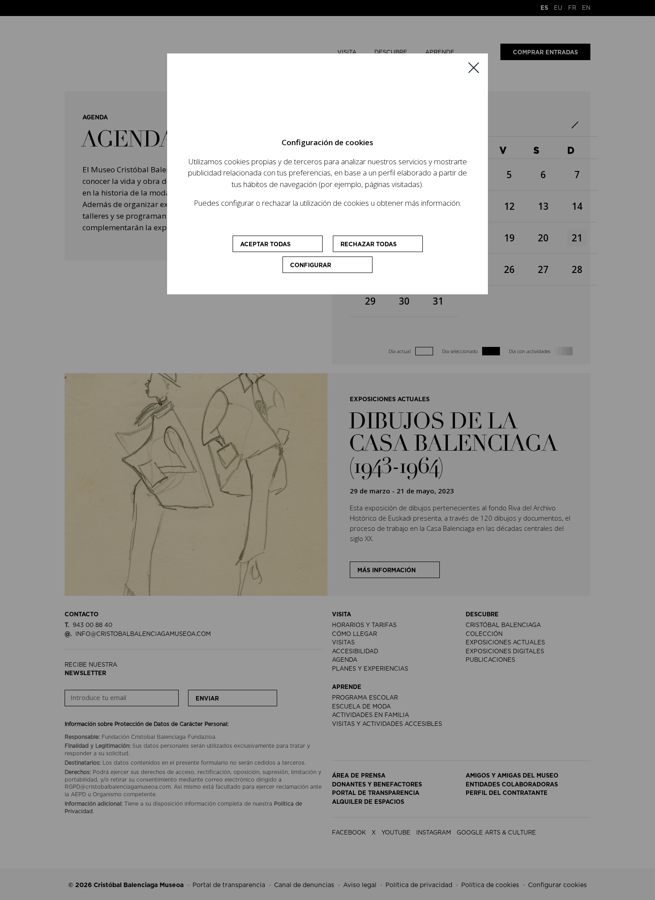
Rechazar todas (368, 245)
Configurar (310, 266)
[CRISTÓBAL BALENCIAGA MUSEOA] (327, 102)
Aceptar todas (265, 245)
